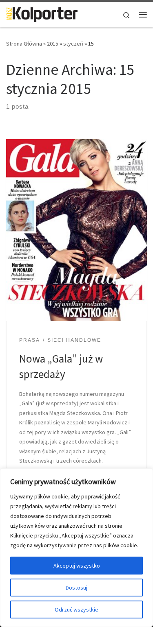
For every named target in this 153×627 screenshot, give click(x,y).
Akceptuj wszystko (76, 565)
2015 (52, 43)
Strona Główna (24, 43)
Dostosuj (76, 587)
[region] (76, 547)
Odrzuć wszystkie (76, 609)
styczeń (73, 43)
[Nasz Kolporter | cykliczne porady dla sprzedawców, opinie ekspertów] (42, 13)
